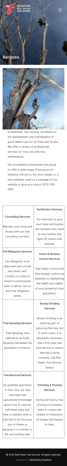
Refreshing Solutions (40, 459)
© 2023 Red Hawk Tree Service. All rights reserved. (33, 454)
